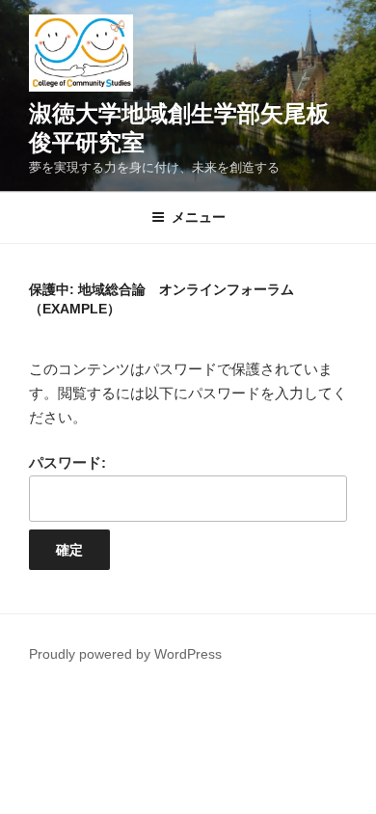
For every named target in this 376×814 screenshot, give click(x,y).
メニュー (199, 217)
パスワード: (67, 462)
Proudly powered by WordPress (125, 654)
